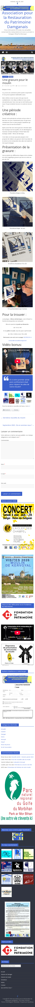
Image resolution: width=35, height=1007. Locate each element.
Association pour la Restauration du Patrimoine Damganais (17, 19)
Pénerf (10, 76)
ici (28, 406)
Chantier (3, 731)
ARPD (13, 85)
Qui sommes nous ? (6, 988)
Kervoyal (3, 739)
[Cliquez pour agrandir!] (17, 919)
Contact (3, 985)
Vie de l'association (6, 747)
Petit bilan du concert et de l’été (23, 764)
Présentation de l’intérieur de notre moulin (19, 767)
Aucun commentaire (22, 85)
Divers (3, 737)
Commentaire (5, 440)
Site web (3, 483)
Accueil (3, 972)
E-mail (3, 474)
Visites (3, 982)
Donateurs (4, 980)
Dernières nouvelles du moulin (13, 418)
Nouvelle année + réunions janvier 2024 (22, 757)
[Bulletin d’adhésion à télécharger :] (17, 675)
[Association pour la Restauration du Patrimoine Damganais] (17, 38)
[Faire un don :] (17, 945)
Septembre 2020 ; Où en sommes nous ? (18, 425)
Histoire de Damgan (6, 974)
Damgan (3, 734)
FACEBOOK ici (27, 337)
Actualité (5, 76)
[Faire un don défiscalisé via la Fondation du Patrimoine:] (17, 610)
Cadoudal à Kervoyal (19, 762)
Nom (3, 464)
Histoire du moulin (6, 977)
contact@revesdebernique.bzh (17, 340)
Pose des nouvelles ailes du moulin (21, 759)
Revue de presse (5, 744)
